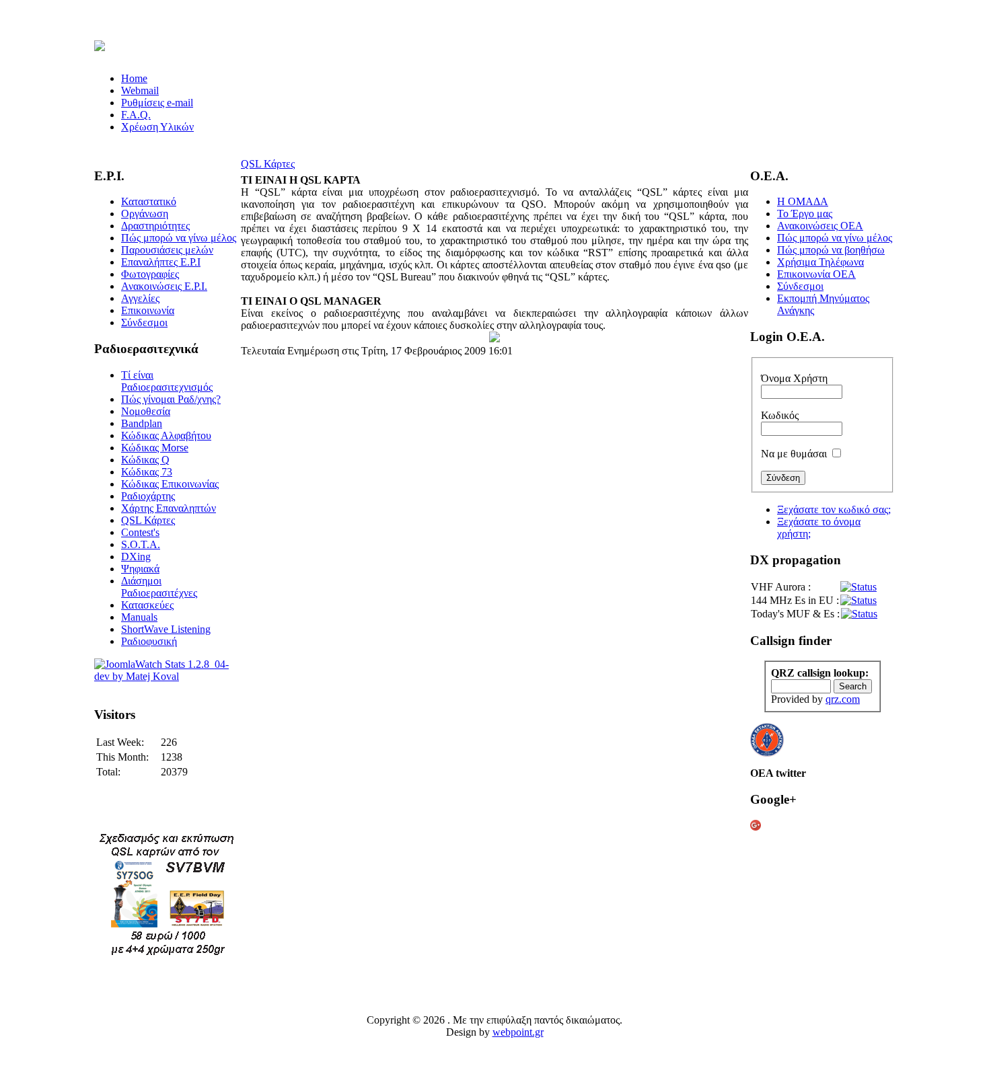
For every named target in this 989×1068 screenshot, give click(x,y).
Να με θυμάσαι (794, 453)
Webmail (140, 90)
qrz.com (843, 699)
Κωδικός (780, 415)
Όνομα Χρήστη (794, 378)
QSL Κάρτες (268, 163)
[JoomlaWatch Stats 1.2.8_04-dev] (166, 676)
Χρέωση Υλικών (157, 126)
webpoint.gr (518, 1032)
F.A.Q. (136, 114)
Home (134, 78)
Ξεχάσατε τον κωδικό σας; (834, 509)
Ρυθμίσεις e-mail (157, 102)
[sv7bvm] (166, 955)
